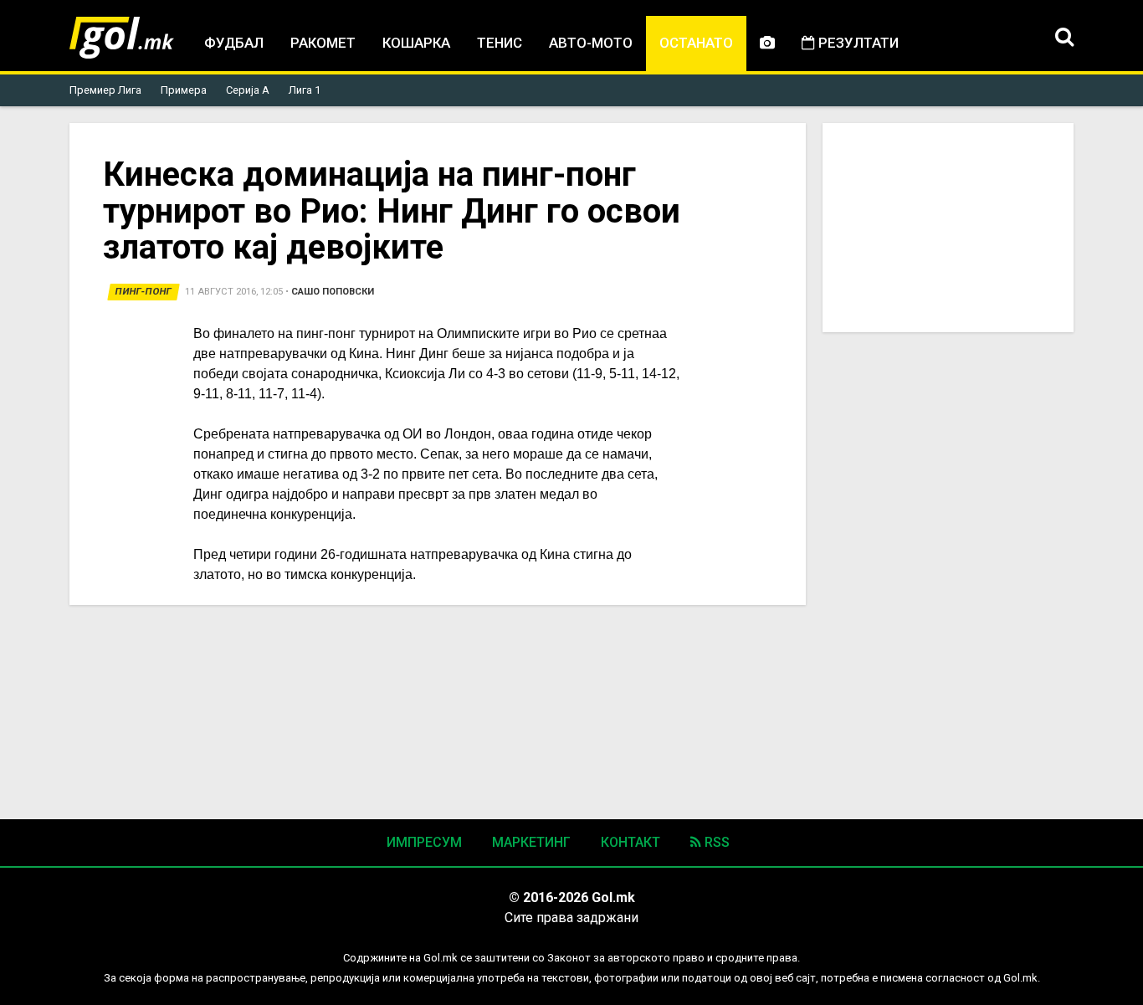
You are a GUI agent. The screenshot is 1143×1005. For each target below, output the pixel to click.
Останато (696, 42)
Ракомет (323, 42)
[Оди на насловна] (121, 37)
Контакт (630, 842)
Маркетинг (531, 842)
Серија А (247, 90)
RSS (715, 842)
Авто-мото (591, 42)
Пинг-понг (143, 291)
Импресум (424, 842)
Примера (184, 90)
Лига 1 (304, 90)
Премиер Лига (105, 90)
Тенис (499, 42)
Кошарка (416, 42)
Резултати (857, 42)
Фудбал (234, 42)
